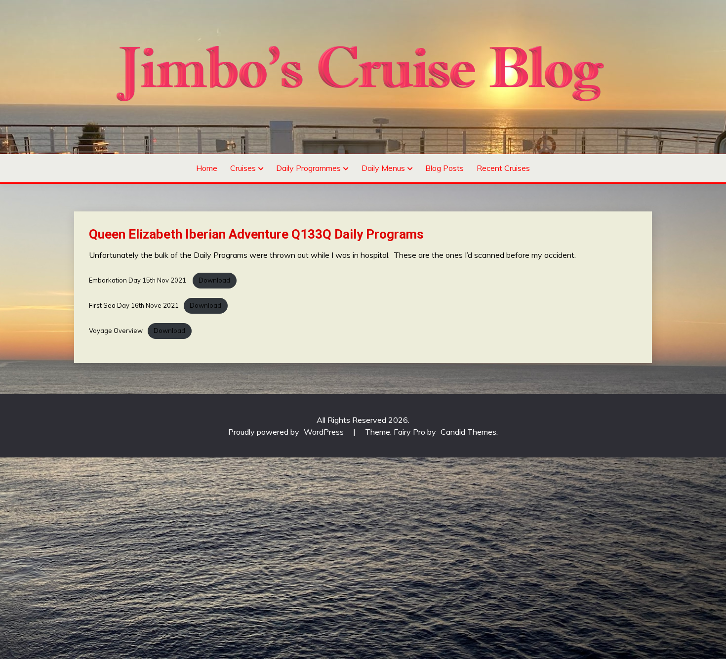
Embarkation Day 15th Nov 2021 (138, 280)
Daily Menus (383, 168)
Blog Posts (444, 168)
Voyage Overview (116, 330)
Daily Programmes (308, 168)
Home (206, 168)
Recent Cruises (503, 168)
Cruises (243, 168)
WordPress (324, 432)
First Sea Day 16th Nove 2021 (134, 305)
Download (214, 280)
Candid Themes (468, 432)
